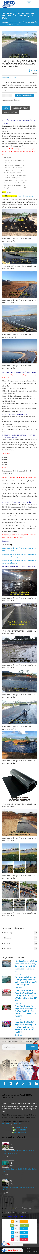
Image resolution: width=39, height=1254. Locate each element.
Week (16, 1229)
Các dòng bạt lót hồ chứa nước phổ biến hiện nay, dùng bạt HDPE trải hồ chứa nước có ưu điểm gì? (26, 966)
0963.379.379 (5, 1124)
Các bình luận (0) (10, 112)
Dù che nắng (8, 933)
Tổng (16, 1239)
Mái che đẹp (7, 938)
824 (24, 1229)
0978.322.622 (23, 1212)
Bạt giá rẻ (7, 943)
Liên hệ (35, 1251)
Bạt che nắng (8, 948)
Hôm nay (16, 1225)
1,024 (24, 1232)
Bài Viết (28, 1251)
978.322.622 (17, 1124)
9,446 (24, 1236)
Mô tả (6, 108)
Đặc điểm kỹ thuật (20, 108)
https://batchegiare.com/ (25, 196)
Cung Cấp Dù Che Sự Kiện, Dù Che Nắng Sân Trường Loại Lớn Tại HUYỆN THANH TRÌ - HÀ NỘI (25, 1027)
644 (24, 1225)
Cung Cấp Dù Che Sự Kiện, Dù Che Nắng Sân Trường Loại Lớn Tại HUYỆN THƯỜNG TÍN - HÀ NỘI (26, 1011)
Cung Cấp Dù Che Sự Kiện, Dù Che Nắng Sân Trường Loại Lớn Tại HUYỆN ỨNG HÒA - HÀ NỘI (26, 995)
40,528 (24, 1239)
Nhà (3, 22)
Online (16, 1221)
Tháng (16, 1232)
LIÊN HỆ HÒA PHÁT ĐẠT (23, 1208)
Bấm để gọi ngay (14, 1250)
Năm (16, 1236)
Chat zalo (11, 1244)
